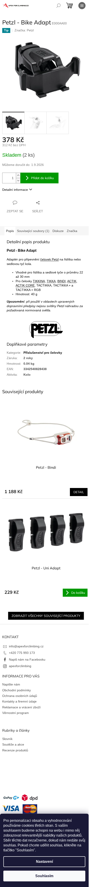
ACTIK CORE (25, 285)
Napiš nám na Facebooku (27, 659)
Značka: (24, 30)
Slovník (7, 739)
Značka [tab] (72, 231)
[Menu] (81, 5)
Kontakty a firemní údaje (19, 701)
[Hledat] (58, 5)
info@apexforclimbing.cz (26, 646)
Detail (78, 492)
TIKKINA (39, 281)
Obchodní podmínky (16, 690)
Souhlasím (44, 876)
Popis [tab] (10, 231)
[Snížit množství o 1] (18, 180)
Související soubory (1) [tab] (33, 231)
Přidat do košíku (42, 178)
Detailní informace (15, 189)
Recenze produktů (15, 750)
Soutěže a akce (13, 744)
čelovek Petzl (49, 259)
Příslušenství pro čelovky (42, 352)
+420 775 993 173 (22, 653)
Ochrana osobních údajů (19, 696)
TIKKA (51, 281)
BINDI (61, 281)
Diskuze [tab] (58, 231)
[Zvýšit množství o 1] (18, 175)
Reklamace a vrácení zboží (21, 707)
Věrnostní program (15, 713)
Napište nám (11, 684)
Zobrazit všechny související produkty (46, 616)
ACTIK (71, 281)
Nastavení (44, 861)
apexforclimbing (20, 666)
